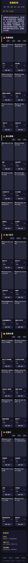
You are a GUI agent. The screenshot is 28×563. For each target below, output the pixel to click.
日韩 (25, 139)
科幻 (14, 41)
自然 (14, 435)
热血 (14, 337)
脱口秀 (18, 238)
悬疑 (19, 41)
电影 (8, 7)
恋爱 (19, 337)
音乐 (25, 238)
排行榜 (22, 7)
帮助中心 (11, 558)
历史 (19, 435)
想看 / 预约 (7, 70)
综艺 (15, 7)
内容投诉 (23, 558)
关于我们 (5, 558)
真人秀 (12, 238)
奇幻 (25, 337)
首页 (5, 7)
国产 (14, 139)
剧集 (12, 7)
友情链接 (17, 558)
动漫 (18, 7)
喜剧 (25, 41)
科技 (25, 435)
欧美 (19, 139)
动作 (8, 41)
